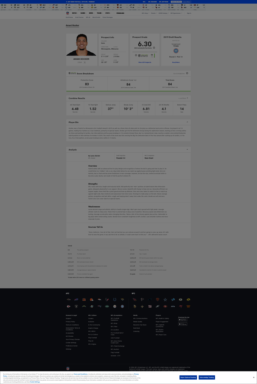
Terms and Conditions (81, 374)
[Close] (254, 377)
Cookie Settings (35, 382)
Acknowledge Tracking (207, 377)
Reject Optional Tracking (188, 377)
